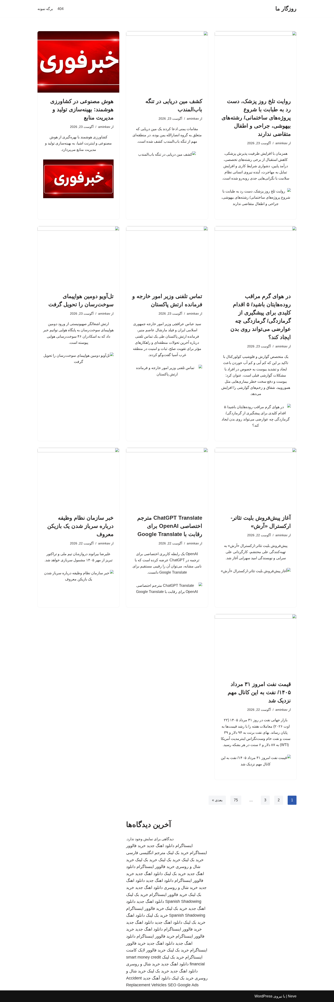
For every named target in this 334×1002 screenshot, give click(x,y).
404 (60, 9)
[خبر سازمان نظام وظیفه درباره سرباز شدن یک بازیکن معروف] (78, 478)
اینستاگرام (184, 845)
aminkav (281, 143)
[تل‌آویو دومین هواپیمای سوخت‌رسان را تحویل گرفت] (78, 257)
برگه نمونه (45, 9)
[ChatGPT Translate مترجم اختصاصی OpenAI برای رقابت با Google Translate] (167, 478)
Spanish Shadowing (183, 901)
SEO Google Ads (183, 985)
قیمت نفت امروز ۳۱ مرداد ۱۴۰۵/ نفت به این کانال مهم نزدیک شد (259, 692)
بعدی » (217, 800)
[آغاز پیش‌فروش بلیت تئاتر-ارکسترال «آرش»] (256, 478)
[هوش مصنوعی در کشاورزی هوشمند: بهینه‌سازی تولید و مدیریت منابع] (78, 62)
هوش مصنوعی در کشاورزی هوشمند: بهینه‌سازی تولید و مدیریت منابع (82, 109)
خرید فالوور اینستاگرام (155, 866)
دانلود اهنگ (135, 915)
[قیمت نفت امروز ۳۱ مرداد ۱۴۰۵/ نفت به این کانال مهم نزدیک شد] (256, 645)
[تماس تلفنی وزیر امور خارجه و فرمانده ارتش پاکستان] (167, 257)
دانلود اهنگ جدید (160, 845)
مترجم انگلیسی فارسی (145, 852)
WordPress (263, 996)
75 (236, 800)
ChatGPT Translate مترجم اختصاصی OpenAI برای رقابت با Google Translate (169, 526)
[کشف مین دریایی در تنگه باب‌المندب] (167, 62)
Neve (292, 996)
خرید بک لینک (178, 852)
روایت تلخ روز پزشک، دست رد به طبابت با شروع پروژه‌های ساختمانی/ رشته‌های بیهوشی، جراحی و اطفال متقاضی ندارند (256, 117)
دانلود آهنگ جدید (156, 978)
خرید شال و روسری (181, 887)
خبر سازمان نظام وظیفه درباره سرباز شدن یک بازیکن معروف (80, 526)
